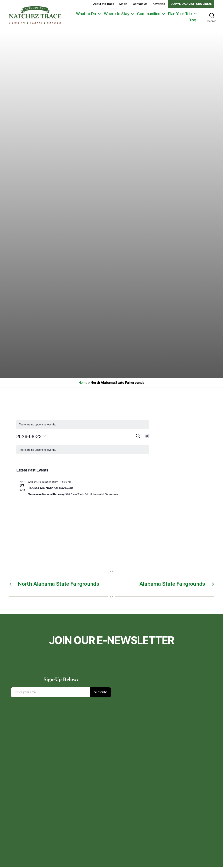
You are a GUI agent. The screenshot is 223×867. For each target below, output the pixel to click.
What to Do (86, 13)
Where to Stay (116, 13)
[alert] (83, 424)
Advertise (159, 3)
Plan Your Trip (180, 13)
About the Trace (103, 3)
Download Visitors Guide (191, 3)
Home (82, 382)
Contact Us (140, 3)
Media (123, 3)
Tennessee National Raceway (50, 487)
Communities (148, 13)
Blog (192, 20)
